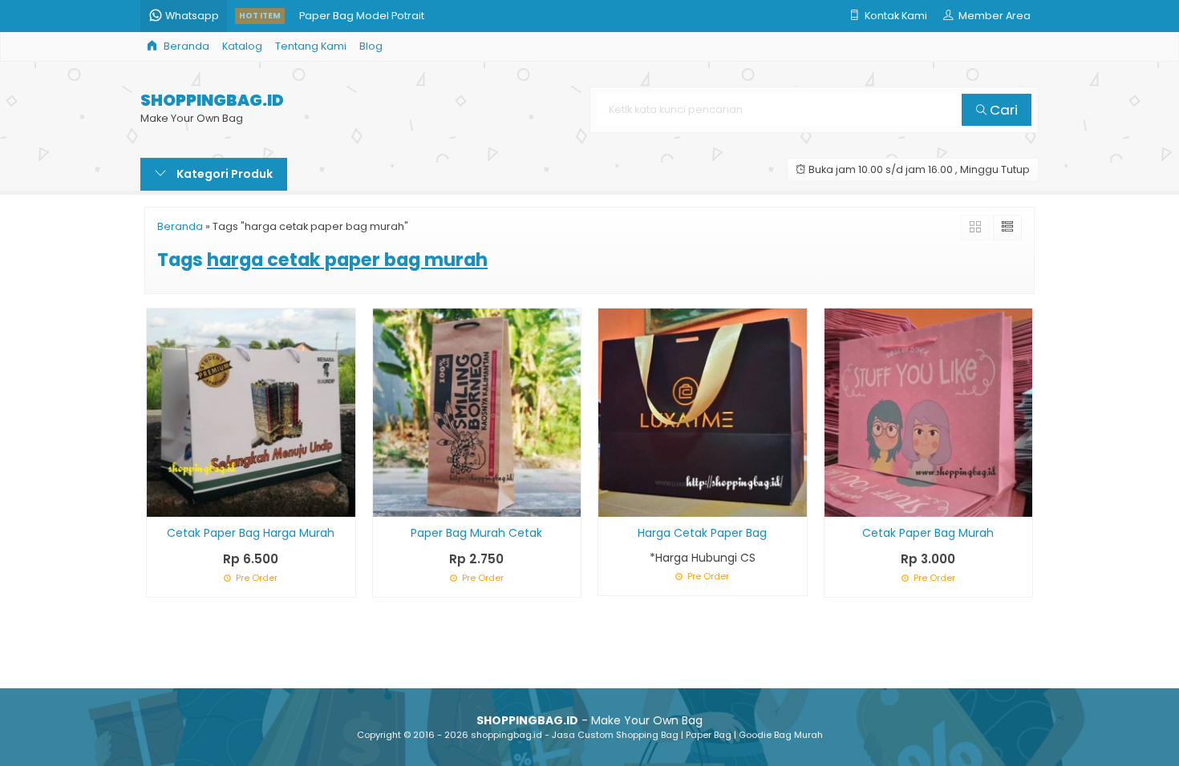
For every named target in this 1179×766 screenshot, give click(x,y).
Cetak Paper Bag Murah (928, 533)
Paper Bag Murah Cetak (476, 533)
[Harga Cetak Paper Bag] (702, 412)
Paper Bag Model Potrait (361, 15)
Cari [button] (1002, 109)
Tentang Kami (310, 46)
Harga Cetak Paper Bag (702, 533)
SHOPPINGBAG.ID (212, 100)
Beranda (185, 46)
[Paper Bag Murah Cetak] (477, 412)
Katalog (242, 46)
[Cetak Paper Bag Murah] (928, 412)
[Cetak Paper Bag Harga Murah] (251, 412)
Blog (371, 46)
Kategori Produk (223, 174)
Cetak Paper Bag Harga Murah (250, 533)
